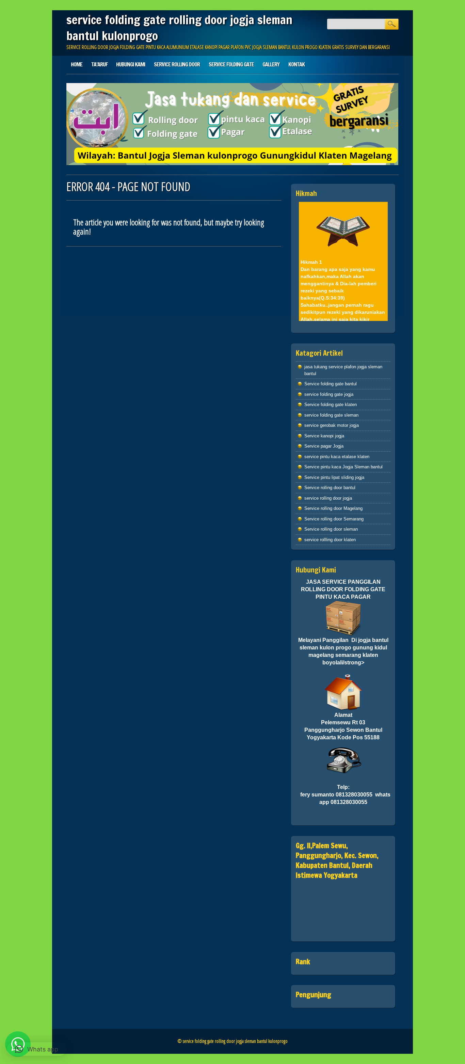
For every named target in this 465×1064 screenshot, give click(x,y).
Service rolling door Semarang (334, 518)
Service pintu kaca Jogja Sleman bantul (343, 466)
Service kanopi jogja (324, 435)
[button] (36, 1049)
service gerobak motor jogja (331, 425)
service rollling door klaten (330, 539)
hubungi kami (130, 64)
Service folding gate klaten (330, 404)
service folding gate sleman (331, 415)
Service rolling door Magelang (333, 508)
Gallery (270, 64)
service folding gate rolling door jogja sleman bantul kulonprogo (179, 27)
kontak (296, 64)
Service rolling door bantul (329, 487)
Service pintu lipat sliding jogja (334, 477)
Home (76, 64)
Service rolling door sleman (331, 529)
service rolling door (177, 64)
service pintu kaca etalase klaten (336, 456)
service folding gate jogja (328, 394)
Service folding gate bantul (330, 383)
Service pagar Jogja (323, 446)
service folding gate (231, 64)
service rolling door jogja (328, 498)
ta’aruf (99, 64)
